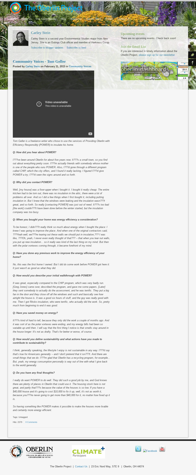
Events (109, 18)
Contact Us (123, 18)
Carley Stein (40, 32)
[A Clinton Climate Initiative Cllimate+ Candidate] (88, 457)
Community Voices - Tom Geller (39, 61)
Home (13, 18)
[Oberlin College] (39, 457)
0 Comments (31, 422)
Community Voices (80, 66)
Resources (76, 18)
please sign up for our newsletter (157, 54)
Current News (93, 18)
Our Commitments (46, 18)
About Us (26, 18)
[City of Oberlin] (18, 457)
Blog (63, 18)
